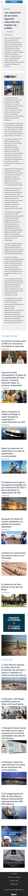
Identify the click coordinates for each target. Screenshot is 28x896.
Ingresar (15, 884)
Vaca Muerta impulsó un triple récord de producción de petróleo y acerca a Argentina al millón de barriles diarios (13, 670)
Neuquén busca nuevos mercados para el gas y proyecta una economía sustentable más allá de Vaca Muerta (13, 733)
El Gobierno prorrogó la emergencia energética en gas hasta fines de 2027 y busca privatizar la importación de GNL (13, 487)
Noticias (7, 9)
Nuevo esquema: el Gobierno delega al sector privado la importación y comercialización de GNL (13, 416)
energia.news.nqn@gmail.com (14, 890)
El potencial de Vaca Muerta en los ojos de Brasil (12, 587)
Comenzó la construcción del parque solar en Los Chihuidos (13, 556)
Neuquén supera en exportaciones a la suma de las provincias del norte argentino (13, 766)
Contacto (14, 874)
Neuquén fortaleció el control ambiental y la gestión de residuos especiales (12, 523)
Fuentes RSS (14, 881)
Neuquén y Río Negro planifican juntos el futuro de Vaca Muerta (12, 702)
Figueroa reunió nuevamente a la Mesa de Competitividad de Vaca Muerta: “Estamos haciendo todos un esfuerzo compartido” (13, 379)
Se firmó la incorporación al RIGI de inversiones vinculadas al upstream (13, 344)
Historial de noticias (14, 877)
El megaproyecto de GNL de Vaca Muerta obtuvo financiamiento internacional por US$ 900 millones (12, 798)
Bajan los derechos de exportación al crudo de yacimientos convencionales (12, 452)
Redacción (10, 32)
